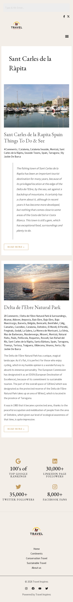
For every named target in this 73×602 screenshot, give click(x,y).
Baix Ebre (37, 319)
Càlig (62, 323)
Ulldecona (39, 345)
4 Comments (10, 149)
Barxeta (22, 323)
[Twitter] (46, 588)
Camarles (9, 326)
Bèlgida (31, 323)
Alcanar (7, 319)
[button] (67, 36)
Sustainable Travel (36, 563)
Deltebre (42, 326)
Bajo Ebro (48, 319)
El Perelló (63, 326)
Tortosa (17, 345)
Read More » (16, 246)
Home (36, 548)
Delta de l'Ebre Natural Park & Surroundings (43, 315)
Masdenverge (31, 334)
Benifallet (53, 323)
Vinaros (50, 345)
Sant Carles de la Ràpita (20, 341)
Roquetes (34, 337)
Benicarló (41, 323)
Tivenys (8, 345)
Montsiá (54, 149)
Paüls (13, 337)
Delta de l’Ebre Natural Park (32, 307)
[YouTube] (40, 588)
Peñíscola (23, 337)
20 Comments (11, 315)
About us (36, 567)
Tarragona (54, 152)
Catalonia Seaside (39, 149)
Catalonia (24, 149)
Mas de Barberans (13, 334)
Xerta (58, 345)
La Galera (27, 330)
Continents (37, 553)
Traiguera (28, 345)
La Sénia (63, 330)
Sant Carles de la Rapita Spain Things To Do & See (33, 137)
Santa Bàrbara (41, 341)
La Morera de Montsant (45, 330)
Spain (44, 152)
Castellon (20, 326)
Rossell (44, 337)
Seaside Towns (32, 152)
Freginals (9, 330)
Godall (18, 330)
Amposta (26, 319)
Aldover (16, 319)
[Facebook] (33, 588)
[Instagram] (26, 588)
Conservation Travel (36, 558)
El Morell (52, 326)
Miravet (44, 334)
